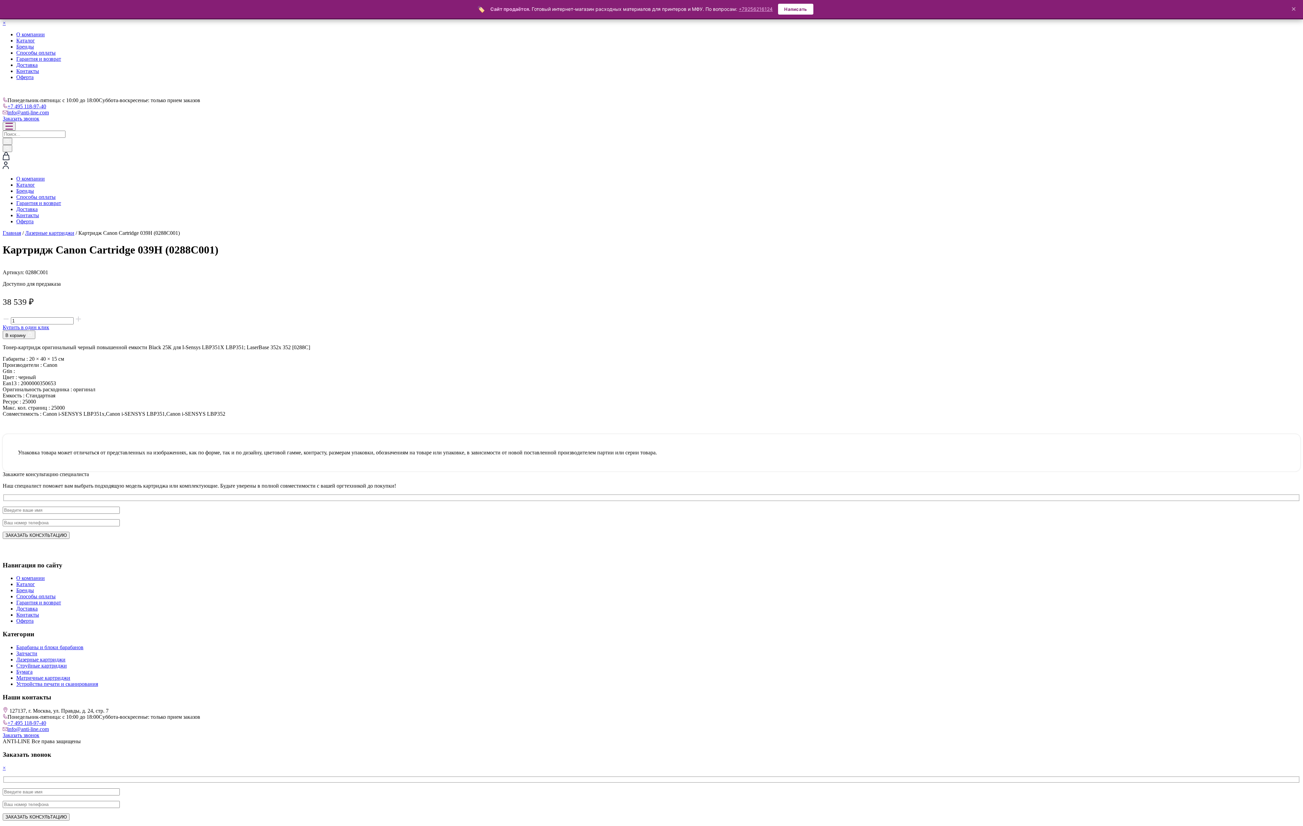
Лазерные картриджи (49, 233)
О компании (30, 34)
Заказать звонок (21, 118)
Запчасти (26, 653)
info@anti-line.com (28, 112)
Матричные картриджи (43, 678)
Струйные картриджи (41, 666)
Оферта (25, 77)
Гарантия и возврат (38, 59)
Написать (795, 9)
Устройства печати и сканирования (57, 684)
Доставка (27, 65)
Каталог (25, 40)
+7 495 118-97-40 (26, 106)
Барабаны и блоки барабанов (49, 647)
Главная (12, 233)
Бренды (25, 47)
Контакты (27, 71)
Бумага (24, 672)
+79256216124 (756, 9)
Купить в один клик (26, 327)
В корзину (16, 335)
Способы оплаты (36, 53)
